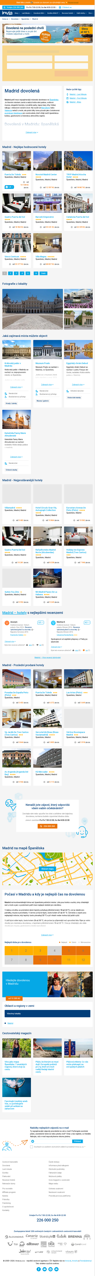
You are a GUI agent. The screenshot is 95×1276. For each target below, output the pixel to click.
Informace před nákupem (59, 1165)
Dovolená (15, 19)
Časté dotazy (54, 1162)
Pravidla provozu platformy (60, 1196)
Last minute (7, 1169)
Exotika (5, 1173)
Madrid (10, 1023)
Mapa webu (53, 1183)
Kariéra (5, 1196)
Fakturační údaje (55, 1173)
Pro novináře (7, 1189)
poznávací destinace (13, 113)
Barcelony (45, 108)
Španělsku (54, 100)
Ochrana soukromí (56, 1189)
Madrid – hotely (14, 613)
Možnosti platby (55, 1176)
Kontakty (5, 1210)
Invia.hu (75, 1261)
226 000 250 (47, 1220)
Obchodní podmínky (57, 1169)
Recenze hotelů (8, 1180)
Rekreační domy (8, 1183)
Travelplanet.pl (86, 1261)
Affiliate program (9, 1192)
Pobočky (6, 1199)
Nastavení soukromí (57, 1192)
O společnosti (8, 1207)
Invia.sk (68, 1261)
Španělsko (25, 19)
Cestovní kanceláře (10, 1162)
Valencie (8, 110)
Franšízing (6, 1203)
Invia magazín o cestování (59, 1180)
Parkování (6, 1176)
